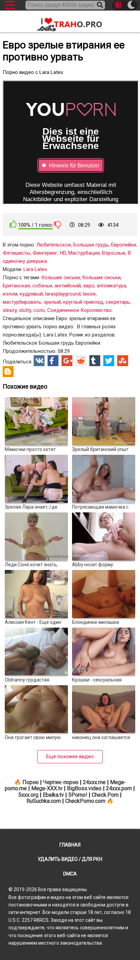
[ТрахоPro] (70, 22)
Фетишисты (16, 253)
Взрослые (113, 253)
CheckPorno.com (85, 801)
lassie (89, 294)
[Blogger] (8, 371)
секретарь (118, 302)
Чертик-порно (60, 782)
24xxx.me (94, 782)
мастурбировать (22, 302)
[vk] (39, 360)
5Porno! (77, 795)
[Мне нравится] (13, 224)
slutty (25, 310)
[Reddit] (80, 360)
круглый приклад (83, 302)
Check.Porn (105, 795)
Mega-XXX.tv (47, 788)
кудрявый (31, 294)
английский (67, 286)
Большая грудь (91, 245)
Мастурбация (84, 253)
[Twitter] (108, 360)
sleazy (10, 310)
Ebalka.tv (53, 795)
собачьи (42, 286)
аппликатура (111, 286)
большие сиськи (60, 277)
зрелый (52, 302)
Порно (30, 782)
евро (88, 286)
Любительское (53, 245)
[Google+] (67, 360)
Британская (16, 286)
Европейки (123, 245)
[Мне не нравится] (58, 224)
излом (10, 294)
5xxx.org (28, 795)
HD (63, 253)
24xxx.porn (119, 788)
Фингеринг (45, 253)
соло (39, 310)
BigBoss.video (84, 788)
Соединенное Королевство (79, 310)
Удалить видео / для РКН (70, 859)
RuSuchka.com (44, 801)
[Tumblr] (94, 360)
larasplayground (63, 294)
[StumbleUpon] (122, 360)
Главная (70, 844)
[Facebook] (53, 360)
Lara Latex (35, 269)
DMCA (70, 873)
